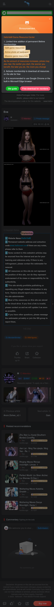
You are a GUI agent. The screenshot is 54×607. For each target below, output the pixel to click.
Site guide (12, 88)
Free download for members (35, 88)
